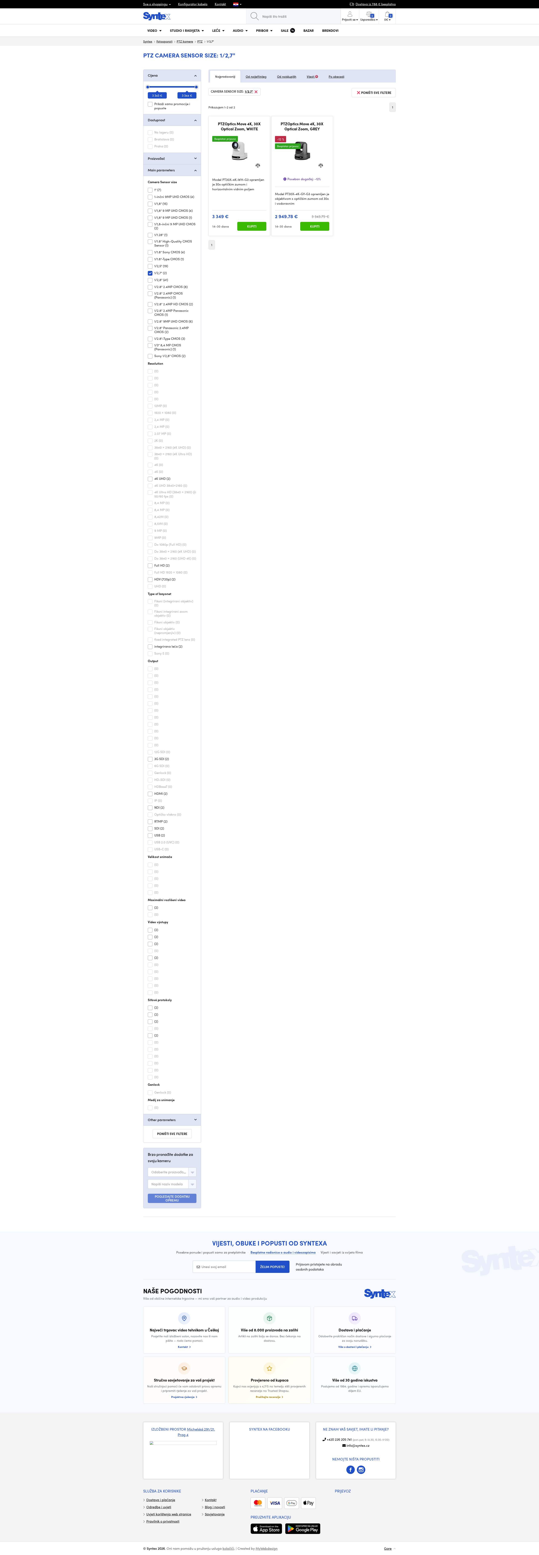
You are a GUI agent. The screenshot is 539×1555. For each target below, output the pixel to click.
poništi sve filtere (172, 1133)
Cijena (153, 75)
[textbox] (169, 1172)
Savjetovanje (215, 1514)
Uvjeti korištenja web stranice (168, 1514)
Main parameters (161, 170)
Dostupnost (156, 119)
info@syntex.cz (358, 1445)
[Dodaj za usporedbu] (258, 165)
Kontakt (220, 4)
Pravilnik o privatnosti (162, 1521)
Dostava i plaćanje (160, 1499)
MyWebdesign (267, 1548)
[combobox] (172, 1172)
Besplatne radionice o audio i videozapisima (283, 1252)
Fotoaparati (164, 41)
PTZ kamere (185, 41)
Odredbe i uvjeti (158, 1506)
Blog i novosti (215, 1506)
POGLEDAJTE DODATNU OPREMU (172, 1198)
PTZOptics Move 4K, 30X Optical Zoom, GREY (302, 126)
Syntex (147, 41)
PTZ (200, 41)
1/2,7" (249, 91)
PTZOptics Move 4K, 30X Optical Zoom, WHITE (239, 126)
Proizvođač (156, 158)
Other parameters (162, 1119)
